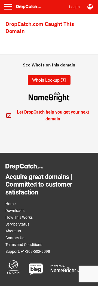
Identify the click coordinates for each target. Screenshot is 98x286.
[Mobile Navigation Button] (8, 7)
